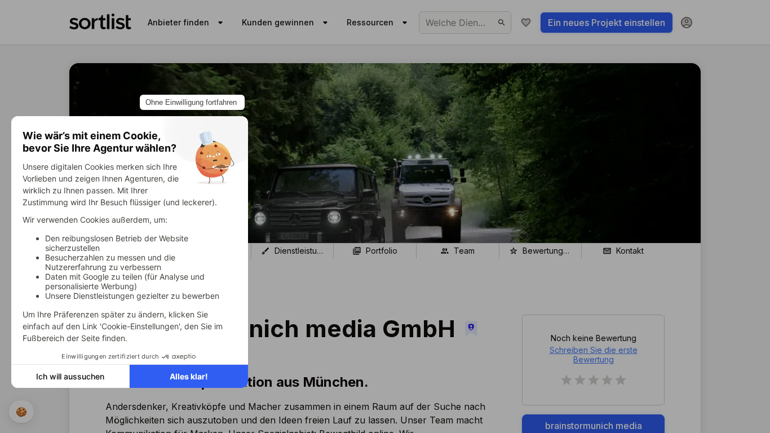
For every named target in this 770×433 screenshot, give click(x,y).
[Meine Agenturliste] (526, 22)
